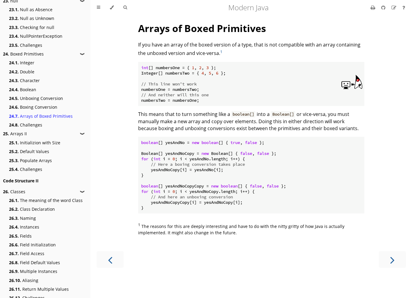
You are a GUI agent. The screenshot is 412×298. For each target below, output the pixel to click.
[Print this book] (373, 7)
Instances (24, 227)
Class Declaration (32, 209)
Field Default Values (34, 262)
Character (24, 80)
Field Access (26, 253)
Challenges (25, 45)
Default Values (29, 151)
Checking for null (31, 27)
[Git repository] (384, 7)
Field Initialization (32, 245)
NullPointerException (35, 36)
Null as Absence (30, 9)
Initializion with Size (34, 143)
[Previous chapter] (110, 259)
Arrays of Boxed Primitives (41, 116)
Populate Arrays (30, 160)
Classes (14, 191)
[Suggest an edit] (394, 7)
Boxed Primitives (23, 54)
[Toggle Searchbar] (125, 7)
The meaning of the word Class (46, 200)
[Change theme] (112, 7)
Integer (21, 63)
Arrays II (15, 133)
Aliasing (23, 280)
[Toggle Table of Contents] (98, 7)
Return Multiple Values (39, 289)
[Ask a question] (403, 7)
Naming (22, 218)
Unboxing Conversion (36, 98)
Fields (20, 236)
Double (21, 72)
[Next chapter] (392, 259)
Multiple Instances (33, 271)
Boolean (22, 89)
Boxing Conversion (33, 107)
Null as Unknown (31, 18)
